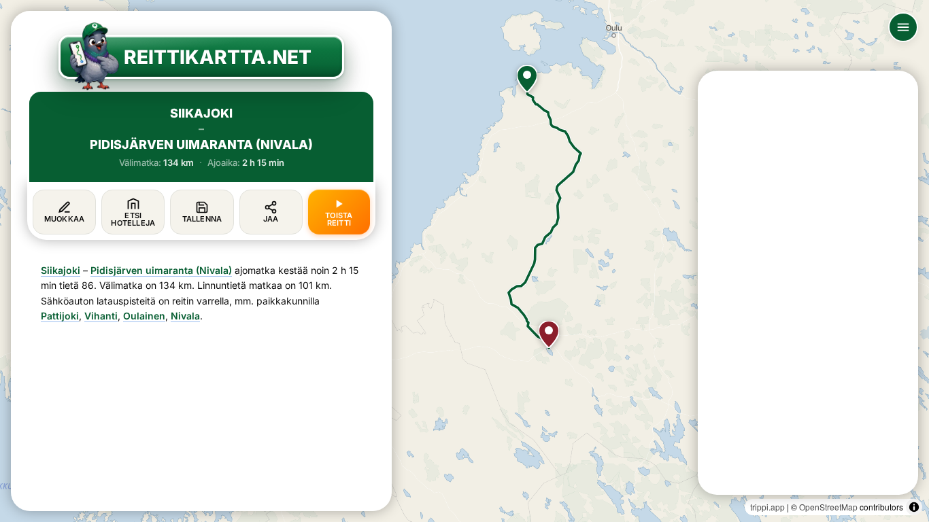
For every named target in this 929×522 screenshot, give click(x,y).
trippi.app (767, 506)
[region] (464, 261)
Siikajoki (60, 270)
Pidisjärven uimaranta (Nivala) (161, 270)
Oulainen (144, 315)
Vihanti (101, 315)
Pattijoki (60, 315)
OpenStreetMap (828, 506)
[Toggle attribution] (914, 507)
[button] (527, 78)
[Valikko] (903, 27)
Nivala (185, 315)
